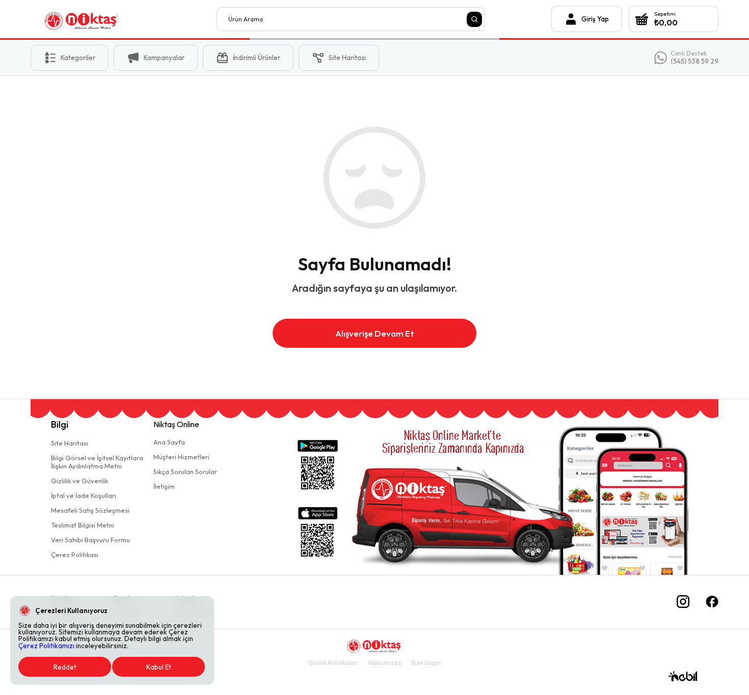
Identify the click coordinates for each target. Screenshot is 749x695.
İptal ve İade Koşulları (83, 495)
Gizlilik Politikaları (333, 662)
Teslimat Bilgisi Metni (82, 525)
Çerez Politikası (74, 554)
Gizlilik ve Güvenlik (79, 481)
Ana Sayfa (169, 442)
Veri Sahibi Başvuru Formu (90, 540)
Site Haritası (69, 443)
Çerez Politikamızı (46, 646)
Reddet (65, 667)
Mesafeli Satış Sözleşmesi (90, 510)
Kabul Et (158, 667)
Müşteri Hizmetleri (181, 457)
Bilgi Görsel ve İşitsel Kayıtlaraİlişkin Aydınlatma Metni (97, 462)
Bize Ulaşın (426, 662)
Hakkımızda (384, 662)
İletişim (164, 486)
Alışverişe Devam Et (374, 333)
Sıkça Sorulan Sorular (185, 471)
